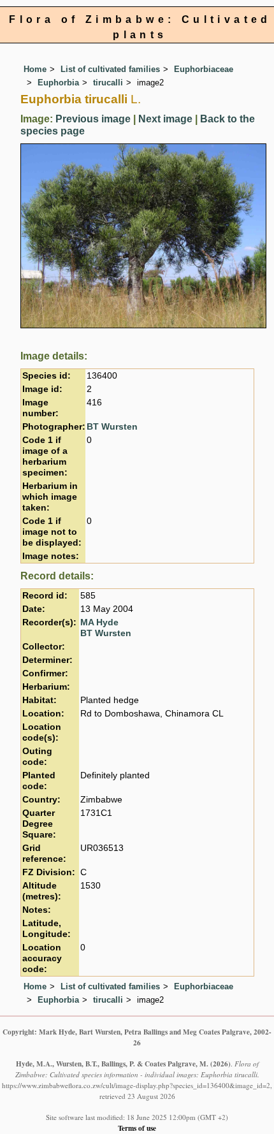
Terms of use (137, 1128)
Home (35, 69)
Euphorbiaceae (203, 69)
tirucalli (108, 82)
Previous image (93, 118)
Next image (165, 118)
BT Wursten (112, 427)
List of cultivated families (110, 69)
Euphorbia (58, 82)
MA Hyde (99, 622)
